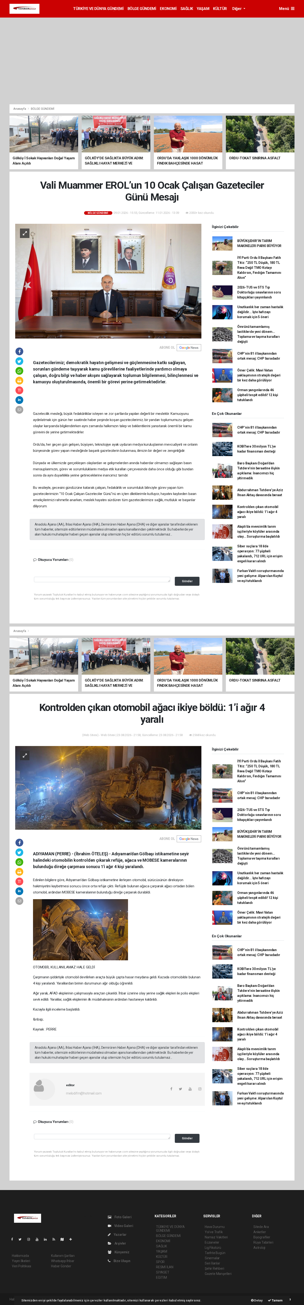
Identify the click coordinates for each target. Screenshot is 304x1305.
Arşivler (120, 1243)
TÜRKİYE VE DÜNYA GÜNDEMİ (98, 8)
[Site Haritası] (64, 1239)
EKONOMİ (168, 8)
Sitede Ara (261, 1227)
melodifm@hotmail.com (84, 1093)
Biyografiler (261, 1237)
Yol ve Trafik (214, 1232)
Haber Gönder (61, 1266)
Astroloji (259, 1248)
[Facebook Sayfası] (14, 1239)
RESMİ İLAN (164, 1267)
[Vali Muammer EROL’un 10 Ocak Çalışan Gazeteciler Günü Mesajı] (108, 281)
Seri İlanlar (212, 1263)
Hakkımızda (20, 1256)
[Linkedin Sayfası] (47, 1239)
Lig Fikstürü (213, 1248)
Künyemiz (121, 1252)
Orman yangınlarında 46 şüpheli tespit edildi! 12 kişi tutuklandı (257, 395)
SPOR (160, 1262)
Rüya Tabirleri (263, 1242)
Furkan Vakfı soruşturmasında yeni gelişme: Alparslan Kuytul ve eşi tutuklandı (260, 576)
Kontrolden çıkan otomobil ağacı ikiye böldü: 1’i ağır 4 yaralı (257, 512)
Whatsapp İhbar (62, 1261)
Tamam (277, 1300)
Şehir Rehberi (214, 1268)
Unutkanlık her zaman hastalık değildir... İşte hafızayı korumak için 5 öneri (260, 312)
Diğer (237, 8)
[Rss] (55, 1239)
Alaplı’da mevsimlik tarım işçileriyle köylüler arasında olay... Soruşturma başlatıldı (258, 531)
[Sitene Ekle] (72, 1239)
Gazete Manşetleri (218, 1274)
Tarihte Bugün (215, 1253)
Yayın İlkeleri (21, 1261)
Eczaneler (212, 1242)
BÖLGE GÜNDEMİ (142, 8)
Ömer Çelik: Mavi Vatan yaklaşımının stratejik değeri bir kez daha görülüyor (258, 375)
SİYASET (162, 1272)
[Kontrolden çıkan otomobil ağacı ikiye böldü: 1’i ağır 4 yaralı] (108, 787)
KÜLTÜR (220, 8)
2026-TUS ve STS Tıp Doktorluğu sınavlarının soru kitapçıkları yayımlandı (259, 292)
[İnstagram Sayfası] (30, 1239)
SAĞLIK (186, 8)
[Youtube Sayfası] (39, 1239)
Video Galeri (123, 1226)
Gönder (187, 581)
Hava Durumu (215, 1227)
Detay (258, 1300)
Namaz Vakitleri (216, 1237)
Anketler (259, 1232)
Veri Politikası (21, 1266)
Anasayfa (20, 108)
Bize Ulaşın (121, 1261)
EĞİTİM (161, 1277)
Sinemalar (212, 1258)
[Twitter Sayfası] (22, 1239)
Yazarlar (120, 1234)
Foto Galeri (123, 1217)
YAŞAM (203, 8)
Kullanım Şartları (63, 1256)
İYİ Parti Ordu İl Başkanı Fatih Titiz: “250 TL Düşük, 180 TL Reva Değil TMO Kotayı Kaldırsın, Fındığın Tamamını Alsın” (259, 267)
